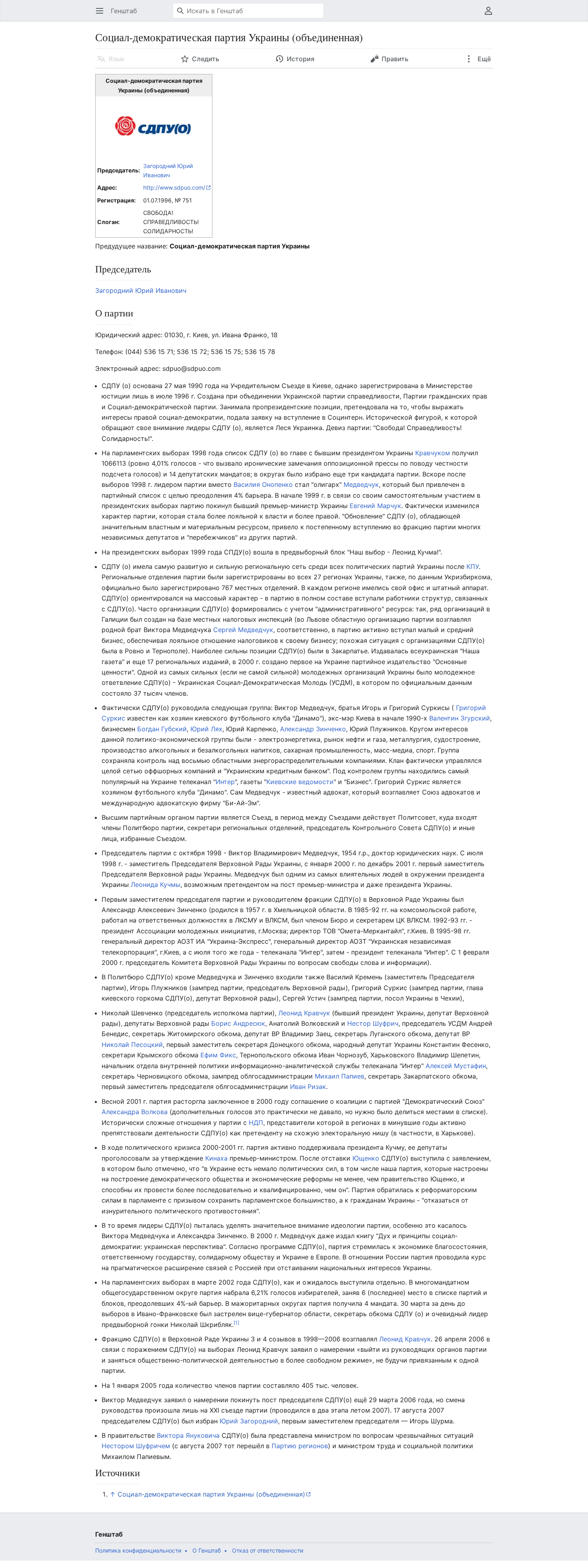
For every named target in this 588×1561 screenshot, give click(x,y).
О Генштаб (206, 1550)
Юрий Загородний (249, 1421)
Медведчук (361, 484)
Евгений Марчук (375, 506)
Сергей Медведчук (243, 630)
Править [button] (395, 59)
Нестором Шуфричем (136, 1446)
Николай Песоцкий (132, 1045)
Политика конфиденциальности (138, 1550)
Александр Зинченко (313, 729)
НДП (256, 1123)
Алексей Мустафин (456, 1066)
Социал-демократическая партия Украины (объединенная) (211, 1494)
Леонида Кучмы (155, 885)
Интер (225, 782)
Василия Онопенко (263, 484)
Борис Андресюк (238, 1023)
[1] (236, 1322)
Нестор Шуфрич (372, 1023)
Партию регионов (300, 1446)
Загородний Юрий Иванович (140, 290)
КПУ (472, 566)
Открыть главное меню (102, 15)
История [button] (300, 59)
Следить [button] (205, 59)
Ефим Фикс (218, 1055)
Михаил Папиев (339, 1076)
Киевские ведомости (300, 782)
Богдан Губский (162, 729)
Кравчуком (432, 453)
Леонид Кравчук (304, 1013)
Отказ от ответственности (267, 1550)
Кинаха (216, 1158)
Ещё (483, 59)
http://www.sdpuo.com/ (174, 187)
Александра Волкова (135, 1112)
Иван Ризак (308, 1087)
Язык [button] (116, 59)
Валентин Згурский (459, 718)
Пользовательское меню (491, 15)
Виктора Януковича (188, 1435)
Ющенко (365, 1158)
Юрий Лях (206, 729)
